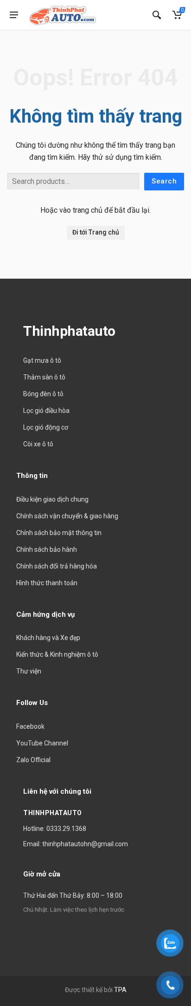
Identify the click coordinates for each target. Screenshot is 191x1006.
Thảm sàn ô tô (44, 377)
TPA (120, 989)
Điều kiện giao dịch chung (52, 499)
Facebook (30, 726)
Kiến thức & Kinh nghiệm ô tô (57, 654)
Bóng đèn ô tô (43, 394)
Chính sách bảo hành (46, 549)
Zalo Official (33, 760)
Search (164, 181)
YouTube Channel (42, 743)
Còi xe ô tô (38, 444)
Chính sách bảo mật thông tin (59, 532)
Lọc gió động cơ (45, 427)
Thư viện (28, 671)
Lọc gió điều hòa (46, 410)
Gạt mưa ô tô (42, 360)
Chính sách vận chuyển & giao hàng (67, 516)
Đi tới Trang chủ (95, 232)
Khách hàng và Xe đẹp (48, 637)
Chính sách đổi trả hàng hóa (56, 566)
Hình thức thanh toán (46, 583)
